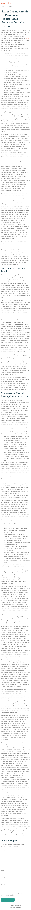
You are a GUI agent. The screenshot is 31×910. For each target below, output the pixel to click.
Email (3, 877)
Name (3, 870)
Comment (4, 850)
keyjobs (6, 3)
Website (3, 885)
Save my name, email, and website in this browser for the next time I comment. (15, 895)
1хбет (28, 38)
